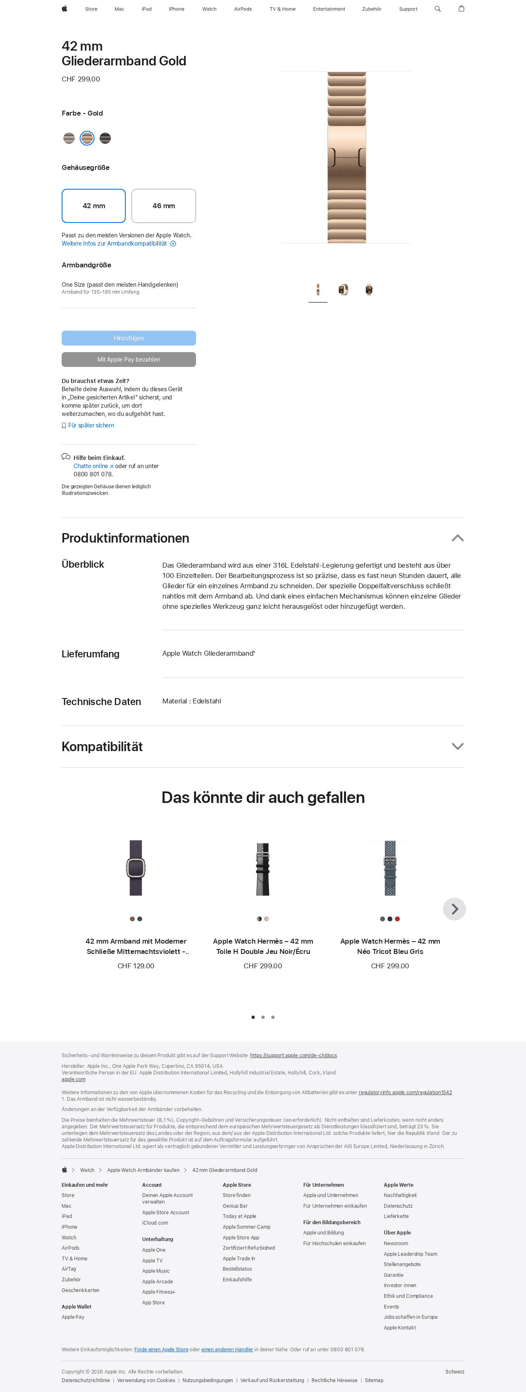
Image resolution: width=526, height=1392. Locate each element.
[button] (437, 9)
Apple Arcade (157, 1282)
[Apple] (64, 1169)
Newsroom (396, 1243)
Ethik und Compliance (408, 1296)
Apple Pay (73, 1317)
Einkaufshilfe (237, 1280)
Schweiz (454, 1372)
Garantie (394, 1275)
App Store (153, 1303)
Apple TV (152, 1261)
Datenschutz (398, 1206)
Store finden (237, 1195)
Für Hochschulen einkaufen (334, 1243)
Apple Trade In (239, 1259)
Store (68, 1195)
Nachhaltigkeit (400, 1195)
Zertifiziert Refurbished (249, 1248)
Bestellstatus (237, 1269)
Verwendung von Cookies (146, 1380)
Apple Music (156, 1271)
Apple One (154, 1250)
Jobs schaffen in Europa (411, 1317)
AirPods (70, 1248)
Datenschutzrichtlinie (86, 1380)
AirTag (69, 1269)
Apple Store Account (165, 1213)
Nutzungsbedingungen (207, 1380)
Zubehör (71, 1280)
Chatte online (93, 466)
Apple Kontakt (399, 1328)
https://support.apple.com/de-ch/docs (293, 1055)
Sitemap (374, 1380)
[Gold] (87, 138)
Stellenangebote (402, 1264)
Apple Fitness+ (158, 1292)
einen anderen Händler (227, 1350)
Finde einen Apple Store (161, 1350)
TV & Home (75, 1259)
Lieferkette (396, 1216)
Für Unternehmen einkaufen (335, 1206)
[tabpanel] (346, 156)
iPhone (69, 1227)
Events (391, 1307)
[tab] (318, 291)
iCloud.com (155, 1223)
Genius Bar (235, 1206)
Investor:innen (400, 1285)
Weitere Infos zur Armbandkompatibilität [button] (115, 243)
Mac (67, 1206)
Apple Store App (241, 1238)
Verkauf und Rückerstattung (272, 1380)
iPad (67, 1216)
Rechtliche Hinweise (334, 1380)
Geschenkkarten (80, 1290)
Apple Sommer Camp (246, 1227)
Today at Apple (239, 1216)
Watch (87, 1170)
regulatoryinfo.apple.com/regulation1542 (405, 1092)
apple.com (73, 1079)
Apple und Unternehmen (330, 1195)
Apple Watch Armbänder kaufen (143, 1170)
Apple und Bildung (323, 1233)
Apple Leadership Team (410, 1254)
